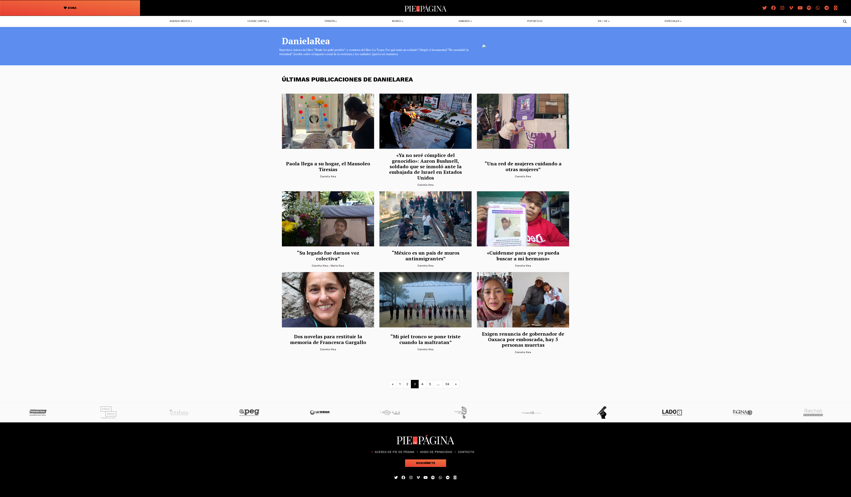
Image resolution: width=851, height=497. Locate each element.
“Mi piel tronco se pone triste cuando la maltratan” (425, 339)
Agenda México (180, 21)
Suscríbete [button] (425, 463)
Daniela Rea (328, 176)
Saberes (464, 21)
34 (447, 384)
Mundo (396, 21)
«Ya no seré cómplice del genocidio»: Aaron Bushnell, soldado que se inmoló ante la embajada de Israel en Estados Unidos (425, 166)
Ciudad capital (257, 21)
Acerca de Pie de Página (394, 452)
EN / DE (602, 21)
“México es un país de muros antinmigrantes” (425, 255)
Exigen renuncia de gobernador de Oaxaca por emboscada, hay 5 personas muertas (523, 339)
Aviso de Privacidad (436, 452)
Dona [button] (71, 8)
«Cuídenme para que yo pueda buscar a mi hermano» (523, 255)
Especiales (672, 21)
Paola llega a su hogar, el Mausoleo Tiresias (328, 166)
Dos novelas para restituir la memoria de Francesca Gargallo (328, 339)
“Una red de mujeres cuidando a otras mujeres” (523, 166)
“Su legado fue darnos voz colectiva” (328, 255)
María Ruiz (337, 265)
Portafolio (535, 21)
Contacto (466, 452)
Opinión (329, 21)
